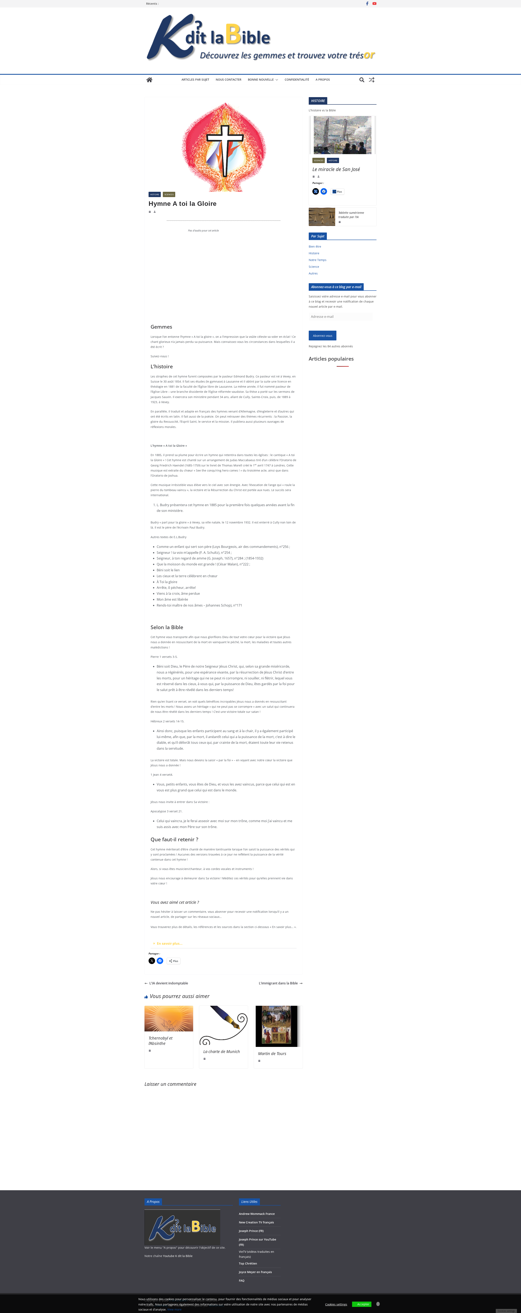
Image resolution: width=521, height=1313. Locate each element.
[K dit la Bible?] (149, 80)
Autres (313, 273)
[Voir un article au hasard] (372, 80)
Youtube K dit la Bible (178, 1256)
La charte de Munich (221, 1051)
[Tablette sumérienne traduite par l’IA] (322, 217)
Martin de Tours (272, 1053)
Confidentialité (297, 79)
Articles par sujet (195, 79)
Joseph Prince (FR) (251, 1231)
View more (174, 1309)
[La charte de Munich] (223, 1008)
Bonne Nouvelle (261, 79)
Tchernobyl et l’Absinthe (160, 1040)
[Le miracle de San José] (343, 135)
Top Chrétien (248, 1263)
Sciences (169, 194)
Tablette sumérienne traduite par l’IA (351, 215)
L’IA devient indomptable (168, 983)
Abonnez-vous (322, 336)
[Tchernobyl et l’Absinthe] (168, 1008)
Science (314, 267)
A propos (323, 79)
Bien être (315, 246)
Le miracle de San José (336, 169)
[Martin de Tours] (278, 1008)
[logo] (182, 1212)
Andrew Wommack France (257, 1214)
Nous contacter (228, 79)
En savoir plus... (170, 943)
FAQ (241, 1280)
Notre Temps (317, 260)
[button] (276, 80)
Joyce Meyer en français (255, 1272)
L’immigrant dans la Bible (278, 983)
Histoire (154, 194)
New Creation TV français (256, 1222)
